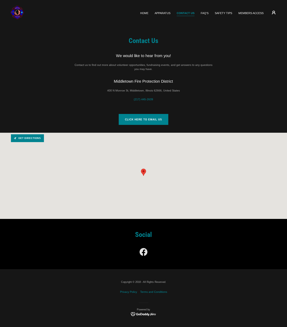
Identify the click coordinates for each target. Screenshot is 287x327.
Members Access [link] (251, 13)
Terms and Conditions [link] (153, 291)
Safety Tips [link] (223, 13)
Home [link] (144, 13)
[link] (17, 12)
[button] (274, 12)
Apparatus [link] (162, 13)
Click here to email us (143, 119)
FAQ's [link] (205, 13)
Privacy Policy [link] (128, 291)
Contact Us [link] (185, 13)
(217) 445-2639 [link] (143, 99)
